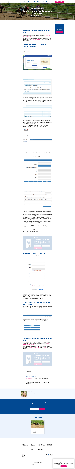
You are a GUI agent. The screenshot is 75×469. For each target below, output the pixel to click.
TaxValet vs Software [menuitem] (49, 444)
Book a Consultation (59, 1)
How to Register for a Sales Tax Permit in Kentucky (37, 429)
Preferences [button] (59, 464)
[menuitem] (25, 443)
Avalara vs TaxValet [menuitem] (49, 445)
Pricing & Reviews (37, 1)
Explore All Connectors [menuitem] (41, 449)
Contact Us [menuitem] (23, 444)
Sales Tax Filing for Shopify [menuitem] (41, 444)
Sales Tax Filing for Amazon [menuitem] (41, 445)
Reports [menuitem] (32, 449)
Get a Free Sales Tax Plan (30, 378)
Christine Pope (35, 391)
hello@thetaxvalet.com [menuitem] (25, 445)
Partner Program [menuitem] (33, 445)
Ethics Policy (41, 464)
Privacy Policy (38, 464)
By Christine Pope (42, 15)
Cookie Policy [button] (62, 463)
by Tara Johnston (34, 432)
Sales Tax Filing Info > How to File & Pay (37, 8)
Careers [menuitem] (31, 444)
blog (33, 380)
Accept (63, 466)
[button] (24, 1)
